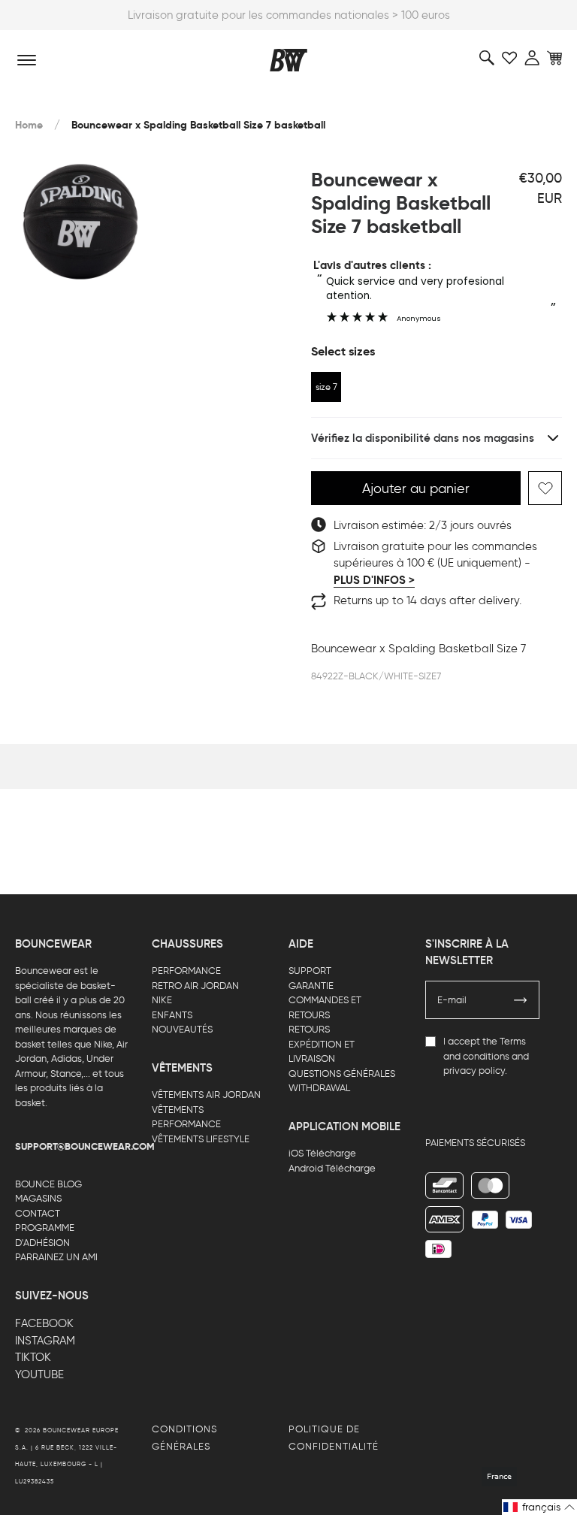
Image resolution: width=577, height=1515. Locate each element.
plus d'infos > (374, 580)
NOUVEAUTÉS (182, 1029)
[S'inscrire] (520, 1000)
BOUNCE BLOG (48, 1184)
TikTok (33, 1357)
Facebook (44, 1323)
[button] (539, 1507)
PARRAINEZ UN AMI (56, 1256)
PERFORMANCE (186, 970)
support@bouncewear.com (85, 1147)
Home (29, 125)
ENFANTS (172, 1015)
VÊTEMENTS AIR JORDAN (206, 1094)
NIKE (162, 999)
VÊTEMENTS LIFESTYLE (200, 1139)
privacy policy (474, 1070)
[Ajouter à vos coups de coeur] (545, 488)
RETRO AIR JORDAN (195, 985)
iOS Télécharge (322, 1153)
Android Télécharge (332, 1168)
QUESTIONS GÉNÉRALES (341, 1073)
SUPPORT (309, 970)
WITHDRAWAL (319, 1087)
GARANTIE (311, 985)
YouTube (39, 1374)
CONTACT (37, 1213)
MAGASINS (38, 1198)
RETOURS (309, 1029)
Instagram (45, 1340)
